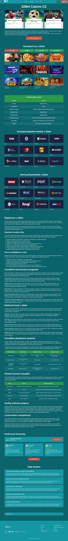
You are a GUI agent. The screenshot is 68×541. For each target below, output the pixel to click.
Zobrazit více (33, 459)
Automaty (56, 50)
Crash (40, 50)
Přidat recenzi (57, 439)
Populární (11, 50)
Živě (26, 50)
